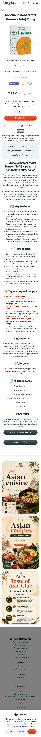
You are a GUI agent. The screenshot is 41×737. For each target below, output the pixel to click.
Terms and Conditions (20, 642)
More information (28, 726)
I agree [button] (31, 731)
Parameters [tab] (27, 146)
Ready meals (10, 10)
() (26, 77)
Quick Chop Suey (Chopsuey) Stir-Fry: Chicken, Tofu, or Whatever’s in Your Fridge (20, 321)
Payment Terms (20, 645)
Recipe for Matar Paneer (15, 296)
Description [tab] (12, 146)
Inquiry (20, 666)
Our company (20, 675)
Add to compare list (29, 71)
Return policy (20, 654)
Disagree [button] (21, 731)
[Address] (20, 690)
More (31, 141)
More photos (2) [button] (19, 66)
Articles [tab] (29, 151)
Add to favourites (13, 71)
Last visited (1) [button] (19, 442)
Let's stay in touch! (20, 669)
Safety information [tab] (14, 151)
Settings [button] (10, 731)
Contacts (20, 678)
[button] (35, 41)
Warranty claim (20, 651)
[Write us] (20, 703)
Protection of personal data (20, 657)
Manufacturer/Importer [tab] (20, 155)
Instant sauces (20, 10)
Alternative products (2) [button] (19, 432)
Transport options (29, 126)
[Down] (15, 112)
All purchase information (20, 639)
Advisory (20, 663)
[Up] (23, 112)
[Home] (9, 3)
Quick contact (20, 707)
